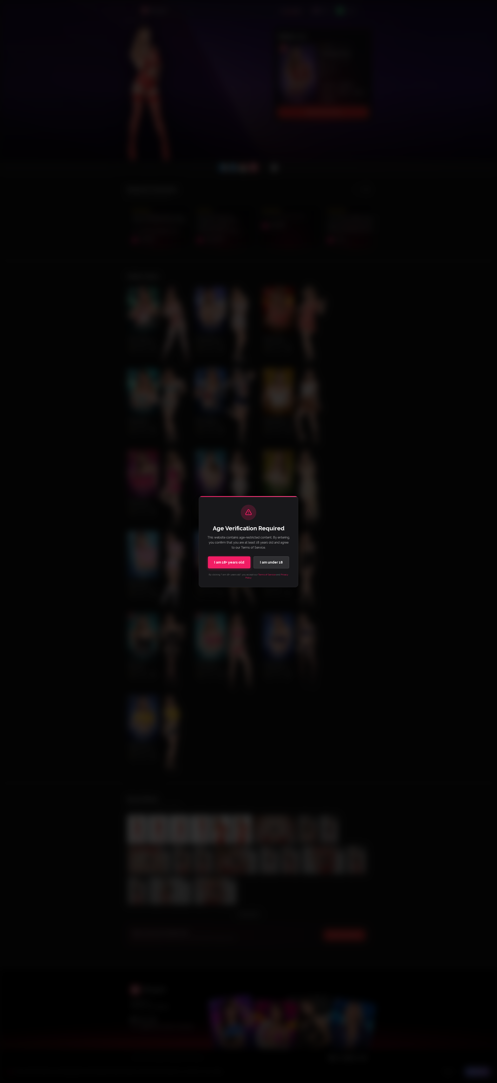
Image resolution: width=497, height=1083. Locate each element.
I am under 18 (271, 562)
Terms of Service (267, 574)
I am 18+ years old (229, 562)
